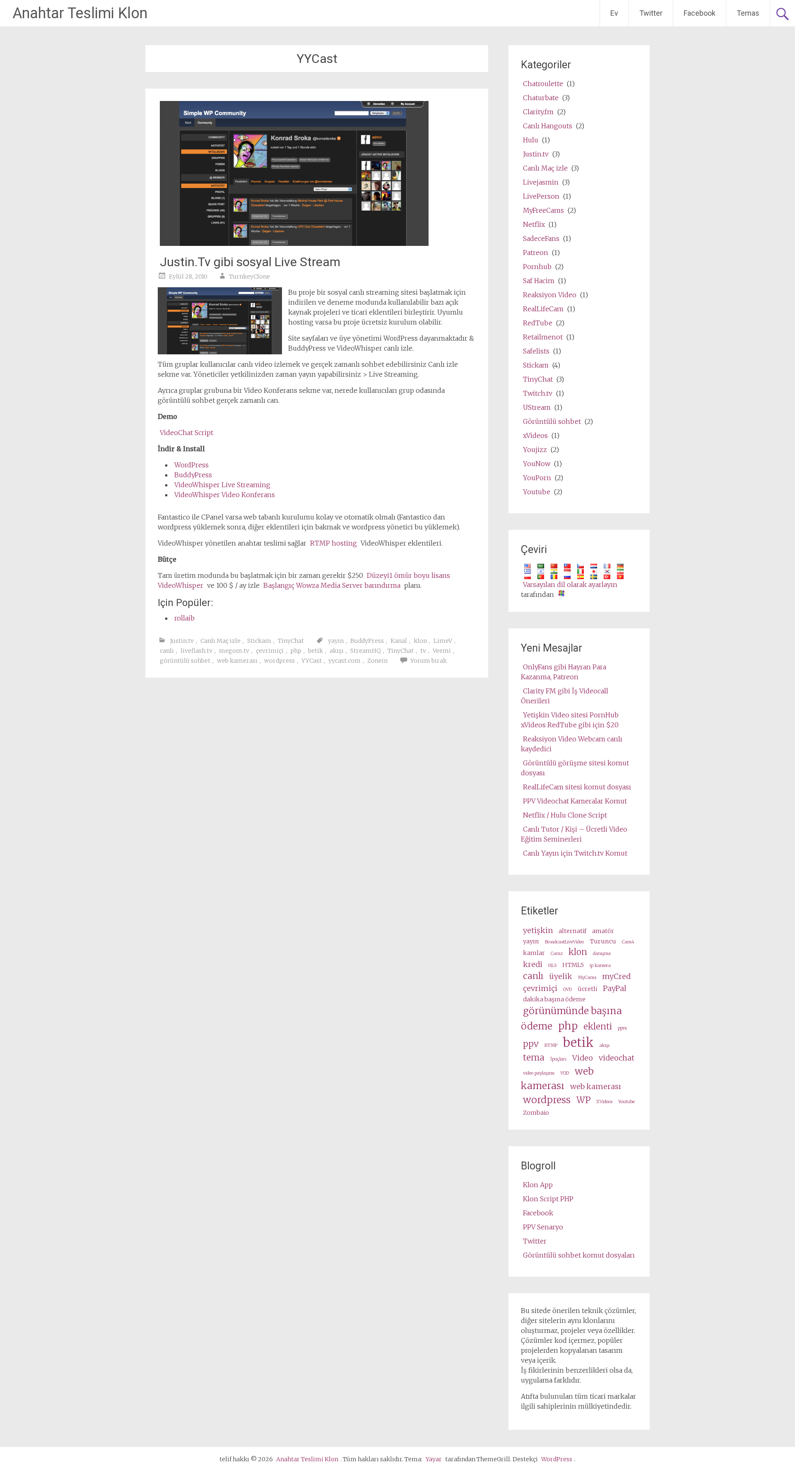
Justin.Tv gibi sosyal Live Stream (250, 262)
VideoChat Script (186, 432)
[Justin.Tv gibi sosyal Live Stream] (294, 243)
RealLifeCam (543, 309)
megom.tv (234, 650)
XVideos (604, 1101)
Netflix (534, 224)
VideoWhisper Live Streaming (222, 485)
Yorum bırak (428, 660)
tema (533, 1057)
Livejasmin (541, 182)
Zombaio (536, 1112)
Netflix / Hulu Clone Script (565, 815)
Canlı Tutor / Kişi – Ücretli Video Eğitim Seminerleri (574, 834)
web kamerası (237, 660)
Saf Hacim (538, 281)
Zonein (377, 660)
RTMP (550, 1045)
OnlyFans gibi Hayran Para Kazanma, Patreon (563, 672)
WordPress (191, 465)
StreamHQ (365, 650)
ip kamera (600, 965)
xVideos (535, 435)
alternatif (572, 931)
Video (582, 1058)
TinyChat (291, 641)
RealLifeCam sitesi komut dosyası (577, 787)
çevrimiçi (270, 650)
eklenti (597, 1026)
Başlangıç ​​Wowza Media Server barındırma (331, 585)
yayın (336, 641)
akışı (337, 650)
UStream (537, 407)
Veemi (442, 650)
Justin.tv (182, 641)
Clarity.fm (538, 112)
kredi (532, 964)
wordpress (279, 660)
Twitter (650, 13)
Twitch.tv (537, 393)
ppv (531, 1044)
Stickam (259, 641)
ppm (622, 1028)
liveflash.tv (196, 650)
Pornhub (537, 266)
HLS (552, 965)
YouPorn (537, 478)
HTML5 (573, 965)
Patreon (535, 252)
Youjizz (535, 449)
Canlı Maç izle (220, 641)
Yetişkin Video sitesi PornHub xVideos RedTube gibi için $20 (570, 720)
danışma (602, 953)
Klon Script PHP (548, 1199)
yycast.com (344, 660)
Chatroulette (543, 83)
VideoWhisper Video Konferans (224, 495)
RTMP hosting (333, 543)
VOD (564, 1073)
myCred (616, 976)
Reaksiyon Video (549, 295)
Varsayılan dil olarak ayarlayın (570, 584)
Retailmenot (543, 337)
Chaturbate (541, 98)
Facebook (700, 13)
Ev (614, 13)
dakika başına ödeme (554, 999)
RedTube (537, 323)
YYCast (311, 660)
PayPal (614, 988)
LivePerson (541, 196)
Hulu (530, 140)
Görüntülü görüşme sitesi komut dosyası (575, 768)
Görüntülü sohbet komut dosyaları (579, 1255)
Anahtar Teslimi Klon (79, 13)
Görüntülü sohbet (552, 421)
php (295, 650)
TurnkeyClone (249, 276)
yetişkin (538, 930)
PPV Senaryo (543, 1227)
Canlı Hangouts (547, 126)
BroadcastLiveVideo (564, 942)
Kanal (398, 641)
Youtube (536, 492)
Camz (557, 953)
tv (423, 650)
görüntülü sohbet (185, 660)
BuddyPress (193, 475)
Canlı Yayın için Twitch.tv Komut (575, 853)
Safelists (536, 351)
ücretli (587, 989)
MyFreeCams (543, 210)
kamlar (534, 953)
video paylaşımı (538, 1073)
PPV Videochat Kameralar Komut (575, 801)
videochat (616, 1058)
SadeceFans (541, 238)
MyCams (587, 977)
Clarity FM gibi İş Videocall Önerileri (564, 696)
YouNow (536, 463)
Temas (748, 13)
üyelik (560, 976)
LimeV (443, 641)
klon (420, 641)
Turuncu (603, 941)
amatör (603, 931)
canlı (167, 650)
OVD (567, 989)
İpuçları (558, 1059)
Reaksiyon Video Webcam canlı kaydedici (571, 744)
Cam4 (628, 942)
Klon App (538, 1185)
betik (315, 650)
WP (583, 1100)
